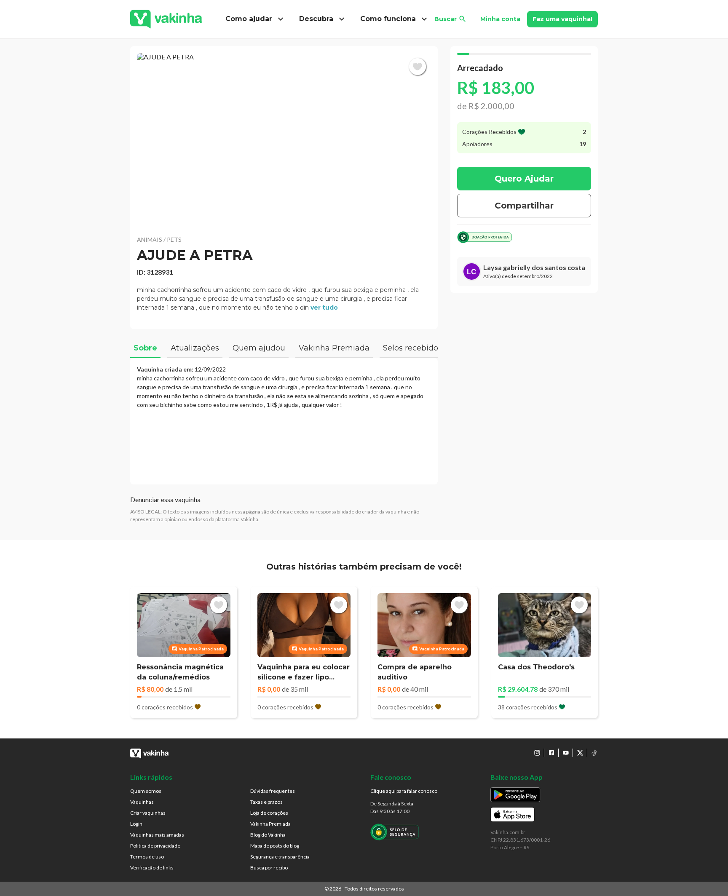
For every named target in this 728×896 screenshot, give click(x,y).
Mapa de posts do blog (274, 846)
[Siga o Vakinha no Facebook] (551, 752)
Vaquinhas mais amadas (157, 835)
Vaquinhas (142, 802)
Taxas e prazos (266, 802)
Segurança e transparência (280, 856)
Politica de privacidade (155, 846)
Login (136, 824)
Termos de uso (147, 856)
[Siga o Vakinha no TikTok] (594, 752)
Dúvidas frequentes (272, 791)
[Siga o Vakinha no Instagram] (537, 752)
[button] (284, 139)
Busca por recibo (269, 867)
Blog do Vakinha (268, 835)
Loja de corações (269, 813)
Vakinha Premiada (270, 824)
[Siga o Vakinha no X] (580, 752)
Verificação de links (152, 867)
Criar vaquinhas (148, 813)
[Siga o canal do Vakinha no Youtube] (565, 752)
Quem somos (145, 791)
